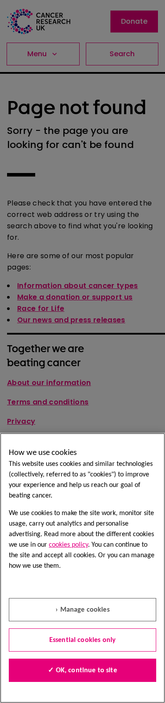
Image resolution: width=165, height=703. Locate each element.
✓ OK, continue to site (82, 670)
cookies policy (68, 544)
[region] (82, 568)
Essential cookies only (82, 640)
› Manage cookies (82, 609)
